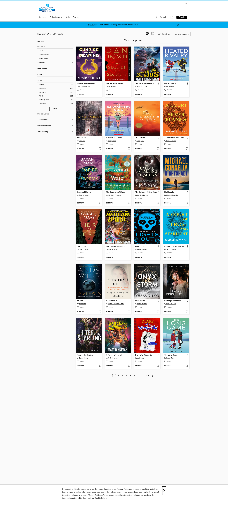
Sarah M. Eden (171, 304)
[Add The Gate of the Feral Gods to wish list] (158, 94)
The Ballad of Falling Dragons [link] (146, 192)
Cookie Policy (100, 498)
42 (147, 375)
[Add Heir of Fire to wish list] (99, 257)
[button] (161, 17)
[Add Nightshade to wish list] (187, 203)
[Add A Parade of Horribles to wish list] (128, 366)
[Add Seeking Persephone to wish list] (187, 311)
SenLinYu (82, 141)
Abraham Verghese (114, 195)
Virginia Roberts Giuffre (116, 304)
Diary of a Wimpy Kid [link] (143, 355)
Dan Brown (112, 86)
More (55, 109)
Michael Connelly (172, 195)
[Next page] (152, 375)
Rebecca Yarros (142, 304)
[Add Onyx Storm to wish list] (158, 311)
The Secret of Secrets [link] (114, 83)
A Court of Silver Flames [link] (174, 138)
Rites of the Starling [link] (85, 355)
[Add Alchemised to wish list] (99, 148)
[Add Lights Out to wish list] (158, 257)
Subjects (42, 17)
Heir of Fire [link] (81, 246)
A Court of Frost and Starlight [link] (175, 246)
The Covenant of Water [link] (115, 192)
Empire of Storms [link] (84, 192)
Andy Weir (140, 141)
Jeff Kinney (141, 358)
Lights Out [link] (139, 246)
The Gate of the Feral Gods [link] (146, 83)
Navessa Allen (142, 249)
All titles (42, 51)
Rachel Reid (170, 86)
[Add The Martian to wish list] (158, 148)
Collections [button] (55, 17)
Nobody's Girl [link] (111, 301)
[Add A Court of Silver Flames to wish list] (187, 148)
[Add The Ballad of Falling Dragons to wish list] (158, 203)
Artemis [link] (80, 301)
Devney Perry (83, 358)
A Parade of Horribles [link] (114, 355)
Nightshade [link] (169, 192)
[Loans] (171, 17)
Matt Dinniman (142, 86)
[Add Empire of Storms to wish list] (99, 203)
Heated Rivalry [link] (170, 83)
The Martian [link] (140, 138)
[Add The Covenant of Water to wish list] (128, 203)
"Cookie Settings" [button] (95, 495)
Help (185, 3)
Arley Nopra (112, 141)
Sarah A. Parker (142, 195)
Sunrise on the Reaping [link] (86, 83)
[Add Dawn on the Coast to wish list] (128, 148)
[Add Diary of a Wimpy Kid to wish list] (158, 366)
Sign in (182, 17)
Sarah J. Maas (171, 141)
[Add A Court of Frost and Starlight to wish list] (187, 257)
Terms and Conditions (104, 489)
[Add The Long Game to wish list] (187, 366)
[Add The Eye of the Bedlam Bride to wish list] (128, 257)
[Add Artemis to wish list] (99, 311)
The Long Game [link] (170, 355)
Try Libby (91, 24)
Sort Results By (164, 34)
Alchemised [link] (81, 138)
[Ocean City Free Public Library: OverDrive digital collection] (47, 8)
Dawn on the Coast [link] (114, 138)
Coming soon (43, 58)
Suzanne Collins (84, 86)
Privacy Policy (122, 489)
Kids (68, 17)
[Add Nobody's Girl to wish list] (128, 311)
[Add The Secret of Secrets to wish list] (128, 94)
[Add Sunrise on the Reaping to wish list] (99, 94)
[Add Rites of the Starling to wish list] (99, 366)
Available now (44, 55)
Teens (75, 17)
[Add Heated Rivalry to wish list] (187, 94)
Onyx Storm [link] (140, 301)
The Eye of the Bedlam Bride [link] (117, 246)
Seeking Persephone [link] (172, 301)
